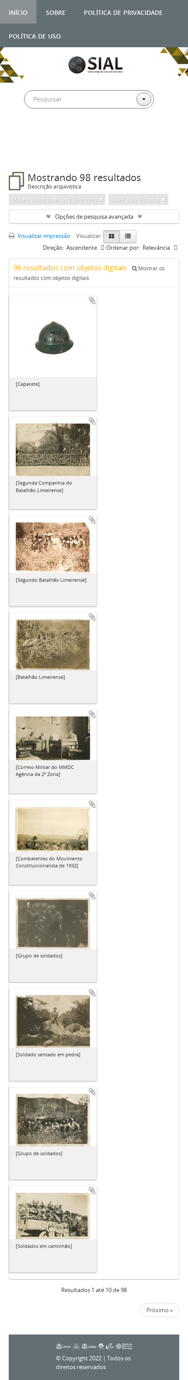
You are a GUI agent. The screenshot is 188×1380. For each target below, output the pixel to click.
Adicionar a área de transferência (92, 300)
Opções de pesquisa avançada (94, 216)
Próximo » (159, 1310)
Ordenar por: (123, 248)
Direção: (53, 248)
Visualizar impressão (43, 236)
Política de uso (35, 35)
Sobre (56, 11)
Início (18, 11)
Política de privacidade (123, 11)
